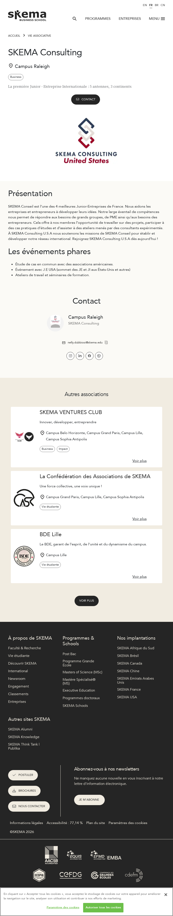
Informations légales (26, 822)
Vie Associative (39, 36)
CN (163, 5)
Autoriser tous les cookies (103, 907)
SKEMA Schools (75, 705)
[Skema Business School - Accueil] (27, 17)
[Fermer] (166, 895)
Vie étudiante (19, 655)
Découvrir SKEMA (22, 663)
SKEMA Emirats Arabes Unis (135, 680)
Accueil (14, 36)
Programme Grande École (78, 663)
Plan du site (95, 822)
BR (156, 5)
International (18, 671)
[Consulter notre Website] (99, 356)
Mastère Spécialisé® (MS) (79, 681)
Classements (18, 694)
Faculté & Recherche (24, 648)
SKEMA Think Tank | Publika (24, 746)
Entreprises (130, 18)
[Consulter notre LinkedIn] (80, 356)
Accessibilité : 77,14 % (65, 822)
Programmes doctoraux (81, 698)
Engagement (18, 686)
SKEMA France (129, 689)
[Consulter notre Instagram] (70, 356)
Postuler (25, 775)
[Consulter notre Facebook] (89, 356)
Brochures (27, 791)
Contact (88, 99)
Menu (154, 18)
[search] (74, 18)
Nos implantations (136, 638)
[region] (86, 901)
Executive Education (79, 690)
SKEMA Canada (129, 663)
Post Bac (69, 654)
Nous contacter (31, 806)
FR (151, 5)
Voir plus (86, 601)
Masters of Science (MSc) (82, 672)
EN (145, 5)
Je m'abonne (89, 800)
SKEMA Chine (128, 671)
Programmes (98, 18)
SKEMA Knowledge (23, 737)
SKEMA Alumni (20, 729)
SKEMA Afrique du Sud (135, 648)
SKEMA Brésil (128, 655)
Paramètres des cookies (63, 907)
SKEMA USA (127, 697)
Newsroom (16, 678)
